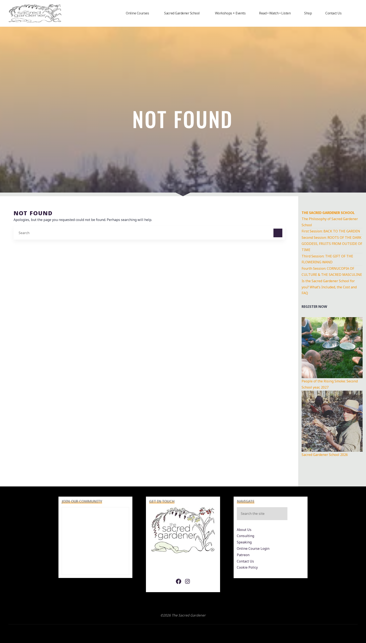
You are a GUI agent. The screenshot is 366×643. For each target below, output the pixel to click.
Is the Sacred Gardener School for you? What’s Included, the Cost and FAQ (329, 287)
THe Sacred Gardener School (328, 212)
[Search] (277, 233)
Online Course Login (253, 548)
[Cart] (353, 13)
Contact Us (245, 561)
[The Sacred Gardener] (34, 13)
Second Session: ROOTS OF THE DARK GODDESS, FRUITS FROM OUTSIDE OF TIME (332, 243)
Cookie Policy (247, 567)
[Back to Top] (349, 626)
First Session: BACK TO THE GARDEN (331, 231)
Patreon (243, 555)
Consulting (245, 535)
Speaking (244, 542)
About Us (244, 529)
